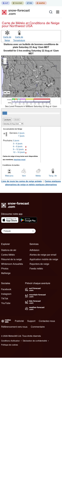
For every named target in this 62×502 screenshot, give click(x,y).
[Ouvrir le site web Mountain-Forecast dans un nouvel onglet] (17, 3)
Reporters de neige (39, 263)
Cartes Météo (8, 254)
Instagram (6, 293)
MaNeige (6, 273)
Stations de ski (8, 250)
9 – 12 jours (18, 149)
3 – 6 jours (17, 143)
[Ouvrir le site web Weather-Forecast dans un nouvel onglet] (41, 3)
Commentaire (38, 326)
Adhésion (34, 250)
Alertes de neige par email (43, 254)
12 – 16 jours (19, 152)
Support (31, 321)
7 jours (21, 135)
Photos (4, 268)
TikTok (4, 298)
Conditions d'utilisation (10, 340)
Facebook (6, 289)
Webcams (9, 175)
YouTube (5, 303)
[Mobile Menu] (57, 12)
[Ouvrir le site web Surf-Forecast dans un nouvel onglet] (5, 3)
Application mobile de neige (44, 259)
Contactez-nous (47, 321)
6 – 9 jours (17, 146)
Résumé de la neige (11, 259)
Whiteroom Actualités (12, 263)
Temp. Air (53, 175)
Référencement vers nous (14, 326)
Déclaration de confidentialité (35, 340)
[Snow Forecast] (15, 12)
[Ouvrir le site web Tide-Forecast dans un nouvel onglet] (29, 3)
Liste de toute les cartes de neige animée (21, 181)
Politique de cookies (9, 344)
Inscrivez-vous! (20, 159)
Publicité (19, 321)
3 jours (21, 132)
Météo (38, 175)
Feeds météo (36, 268)
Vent (24, 175)
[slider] (4, 113)
